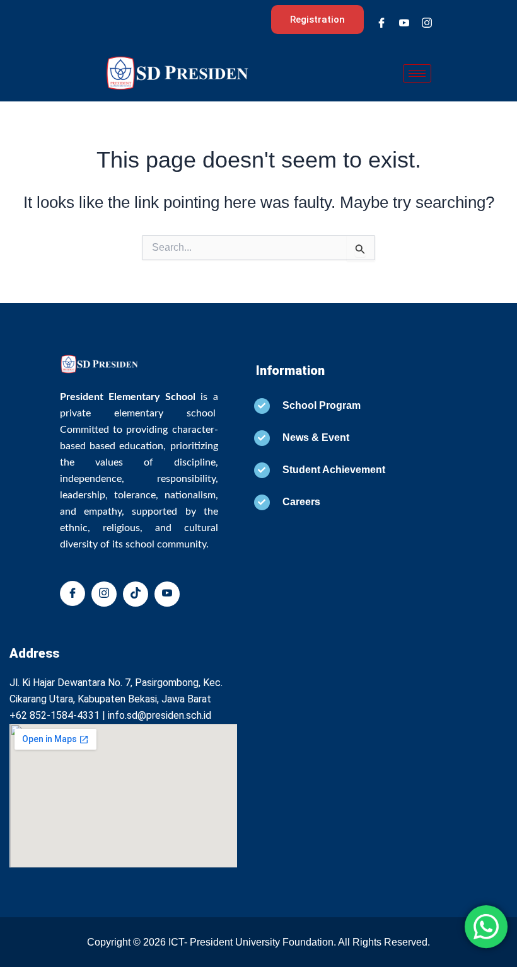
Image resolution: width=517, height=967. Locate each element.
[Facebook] (381, 22)
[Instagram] (427, 22)
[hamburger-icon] (417, 73)
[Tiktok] (135, 594)
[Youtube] (404, 22)
